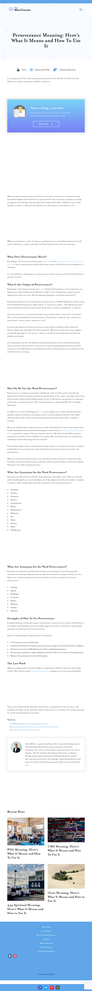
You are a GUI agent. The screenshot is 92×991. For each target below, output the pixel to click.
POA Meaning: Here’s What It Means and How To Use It (24, 853)
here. (27, 765)
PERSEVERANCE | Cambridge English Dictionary (30, 724)
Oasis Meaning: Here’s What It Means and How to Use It (66, 897)
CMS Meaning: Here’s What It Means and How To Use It (64, 850)
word (42, 289)
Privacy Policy (46, 931)
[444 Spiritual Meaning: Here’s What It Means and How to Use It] (25, 882)
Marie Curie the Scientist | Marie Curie (25, 730)
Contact (46, 939)
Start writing (43, 124)
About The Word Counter (46, 935)
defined (47, 261)
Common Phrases (46, 947)
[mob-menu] (81, 9)
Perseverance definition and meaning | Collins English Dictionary (35, 727)
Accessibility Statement (46, 951)
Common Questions (68, 69)
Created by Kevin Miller (46, 974)
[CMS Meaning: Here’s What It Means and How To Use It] (66, 830)
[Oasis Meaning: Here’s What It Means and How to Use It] (66, 876)
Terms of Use (46, 927)
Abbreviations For (46, 943)
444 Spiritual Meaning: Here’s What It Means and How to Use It (25, 909)
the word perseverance (40, 671)
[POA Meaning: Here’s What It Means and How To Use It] (25, 831)
